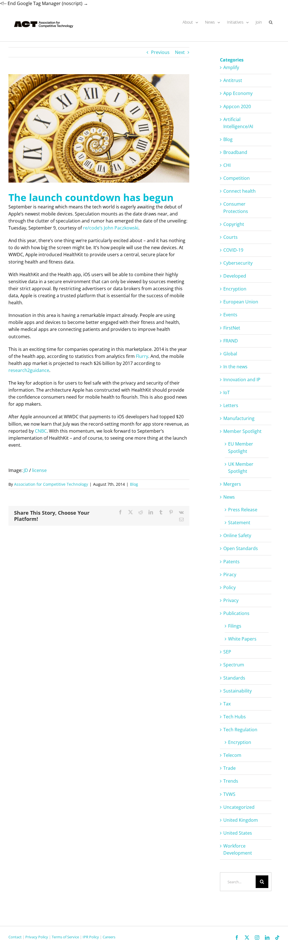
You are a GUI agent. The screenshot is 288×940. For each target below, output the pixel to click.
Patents (231, 561)
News (229, 497)
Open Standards (240, 548)
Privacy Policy (36, 936)
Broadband (235, 152)
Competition (236, 178)
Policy (229, 587)
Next (180, 52)
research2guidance (28, 370)
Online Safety (237, 535)
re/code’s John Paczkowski (110, 228)
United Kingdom (240, 820)
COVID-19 (233, 250)
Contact (15, 936)
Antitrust (232, 80)
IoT (226, 392)
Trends (230, 781)
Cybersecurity (238, 263)
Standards (234, 678)
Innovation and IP (241, 379)
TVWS (229, 794)
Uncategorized (239, 807)
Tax (227, 704)
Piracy (229, 574)
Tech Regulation (240, 729)
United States (237, 833)
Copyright (233, 224)
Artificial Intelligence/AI (238, 123)
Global (230, 354)
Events (230, 315)
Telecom (232, 755)
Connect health (239, 191)
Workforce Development (237, 849)
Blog (134, 484)
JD (26, 470)
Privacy (230, 600)
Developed (234, 276)
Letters (230, 405)
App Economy (238, 93)
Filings (234, 626)
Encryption (234, 289)
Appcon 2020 (237, 106)
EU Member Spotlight (240, 447)
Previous (160, 52)
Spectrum (233, 665)
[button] (271, 22)
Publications (236, 613)
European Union (240, 302)
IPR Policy (91, 936)
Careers (109, 936)
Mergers (232, 484)
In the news (235, 367)
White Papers (242, 639)
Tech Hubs (234, 717)
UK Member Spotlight (240, 467)
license (39, 470)
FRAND (230, 341)
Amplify (231, 67)
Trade (229, 768)
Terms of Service (65, 936)
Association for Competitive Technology (51, 484)
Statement (239, 522)
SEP (227, 652)
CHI (227, 165)
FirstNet (231, 328)
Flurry (142, 356)
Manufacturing (239, 418)
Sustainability (237, 691)
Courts (230, 237)
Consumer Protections (235, 207)
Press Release (242, 510)
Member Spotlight (242, 431)
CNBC (41, 431)
